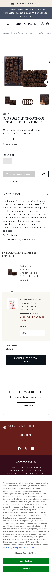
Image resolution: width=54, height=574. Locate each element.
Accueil (6, 33)
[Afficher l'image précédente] (2, 62)
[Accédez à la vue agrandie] (47, 82)
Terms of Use (28, 547)
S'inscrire (26, 435)
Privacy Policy (12, 547)
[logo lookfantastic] (26, 24)
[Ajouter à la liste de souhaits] (43, 174)
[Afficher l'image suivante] (49, 62)
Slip (6, 114)
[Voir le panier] (47, 24)
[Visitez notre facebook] (19, 448)
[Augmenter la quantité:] (26, 161)
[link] (42, 24)
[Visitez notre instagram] (32, 448)
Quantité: (9, 155)
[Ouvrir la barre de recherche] (8, 24)
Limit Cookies (26, 561)
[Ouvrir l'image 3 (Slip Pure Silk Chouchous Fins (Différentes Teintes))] (45, 98)
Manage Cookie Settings (26, 553)
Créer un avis (26, 405)
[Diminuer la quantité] (7, 161)
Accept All (25, 569)
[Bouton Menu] (3, 24)
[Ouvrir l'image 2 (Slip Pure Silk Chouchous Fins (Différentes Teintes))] (28, 98)
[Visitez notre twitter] (26, 448)
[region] (26, 524)
